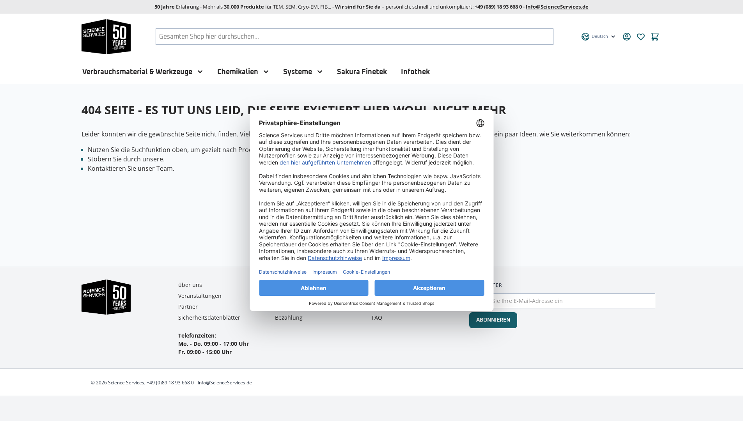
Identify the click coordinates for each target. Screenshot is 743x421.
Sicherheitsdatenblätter (209, 317)
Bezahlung (289, 317)
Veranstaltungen (200, 295)
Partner (188, 306)
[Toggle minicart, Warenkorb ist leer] (655, 36)
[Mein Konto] (627, 36)
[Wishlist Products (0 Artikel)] (641, 36)
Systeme (297, 72)
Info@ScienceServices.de (557, 6)
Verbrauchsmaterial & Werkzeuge (137, 72)
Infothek (415, 72)
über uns (190, 284)
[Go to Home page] (106, 36)
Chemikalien (237, 72)
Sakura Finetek (362, 72)
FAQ (377, 317)
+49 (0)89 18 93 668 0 (170, 382)
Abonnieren (493, 320)
